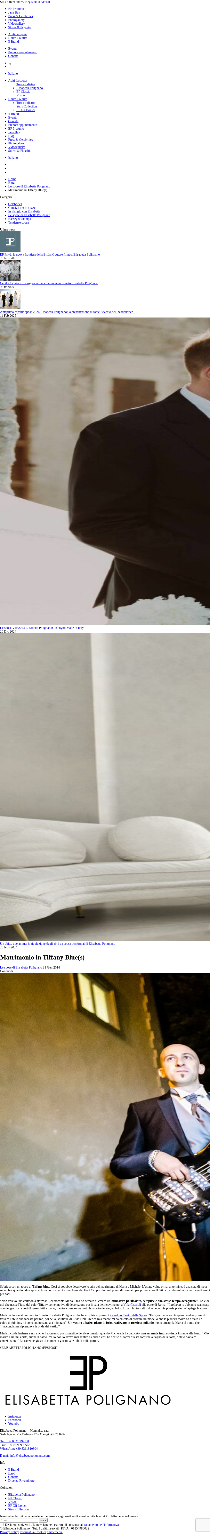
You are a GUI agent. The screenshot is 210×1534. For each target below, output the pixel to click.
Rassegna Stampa (19, 218)
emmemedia (55, 1532)
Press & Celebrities (20, 16)
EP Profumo (16, 8)
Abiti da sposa (17, 80)
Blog (11, 136)
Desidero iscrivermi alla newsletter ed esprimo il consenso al (61, 1524)
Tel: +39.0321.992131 (14, 1441)
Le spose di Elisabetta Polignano (29, 215)
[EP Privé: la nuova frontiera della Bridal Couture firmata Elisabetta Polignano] (10, 250)
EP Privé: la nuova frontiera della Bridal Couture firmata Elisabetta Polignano (50, 254)
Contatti (13, 56)
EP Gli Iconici (25, 110)
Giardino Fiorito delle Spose (128, 1315)
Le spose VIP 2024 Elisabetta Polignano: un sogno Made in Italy (42, 627)
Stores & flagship (19, 27)
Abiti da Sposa (17, 34)
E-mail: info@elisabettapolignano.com (25, 1455)
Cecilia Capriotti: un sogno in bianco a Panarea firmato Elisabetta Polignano (49, 283)
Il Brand (13, 41)
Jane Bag (14, 12)
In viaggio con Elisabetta (24, 211)
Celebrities (15, 204)
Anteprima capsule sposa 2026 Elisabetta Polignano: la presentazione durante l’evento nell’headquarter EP (68, 312)
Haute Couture (17, 38)
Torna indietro (25, 84)
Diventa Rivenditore (21, 1480)
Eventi (12, 48)
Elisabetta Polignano (29, 88)
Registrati (31, 1)
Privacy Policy (9, 1532)
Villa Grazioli (132, 1304)
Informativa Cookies (33, 1532)
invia (43, 1520)
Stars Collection (26, 106)
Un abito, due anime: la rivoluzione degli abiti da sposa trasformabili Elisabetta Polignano (57, 943)
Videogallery (16, 23)
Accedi (45, 1)
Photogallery (16, 20)
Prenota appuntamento (22, 52)
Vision (20, 95)
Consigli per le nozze (21, 207)
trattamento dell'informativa (101, 1524)
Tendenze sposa (18, 222)
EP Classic (23, 91)
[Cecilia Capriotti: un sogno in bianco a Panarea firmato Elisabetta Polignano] (10, 279)
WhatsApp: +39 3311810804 (19, 1448)
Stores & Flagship (19, 150)
